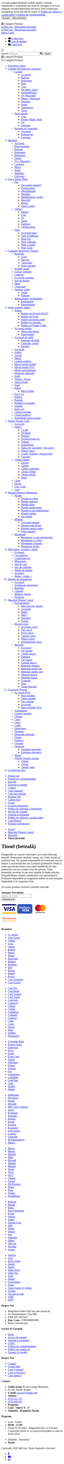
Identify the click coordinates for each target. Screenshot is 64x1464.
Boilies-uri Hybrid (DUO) (34, 313)
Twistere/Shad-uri (30, 438)
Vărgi (24, 110)
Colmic (11, 1009)
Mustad (12, 1166)
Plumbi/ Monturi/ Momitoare (23, 492)
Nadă (17, 376)
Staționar (25, 224)
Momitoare (20, 534)
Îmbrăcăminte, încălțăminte (28, 298)
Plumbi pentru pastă (31, 507)
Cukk (11, 1021)
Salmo (11, 1219)
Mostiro (12, 1163)
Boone (11, 973)
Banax (11, 955)
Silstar (11, 1240)
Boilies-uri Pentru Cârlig (33, 325)
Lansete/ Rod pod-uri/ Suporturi (24, 68)
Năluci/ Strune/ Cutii (18, 421)
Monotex (25, 194)
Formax (12, 1068)
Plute (17, 230)
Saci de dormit (21, 280)
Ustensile (26, 680)
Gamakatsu (14, 1074)
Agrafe (24, 764)
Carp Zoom (14, 997)
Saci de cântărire (23, 567)
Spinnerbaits (27, 444)
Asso (10, 943)
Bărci (24, 615)
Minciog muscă (29, 674)
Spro (10, 1258)
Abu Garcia (14, 937)
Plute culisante (28, 241)
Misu (10, 1157)
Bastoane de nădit (30, 340)
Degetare (19, 731)
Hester (11, 1100)
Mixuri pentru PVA (24, 367)
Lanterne (19, 274)
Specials (12, 781)
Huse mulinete (21, 146)
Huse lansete (21, 113)
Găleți (24, 292)
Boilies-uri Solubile (31, 322)
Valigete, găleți (22, 289)
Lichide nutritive (23, 361)
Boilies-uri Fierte (29, 316)
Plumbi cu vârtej (29, 498)
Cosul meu (16, 44)
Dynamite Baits (16, 1041)
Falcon (11, 1059)
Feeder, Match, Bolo (31, 119)
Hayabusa (13, 1098)
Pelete (17, 388)
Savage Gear (14, 1222)
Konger (12, 1118)
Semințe (18, 406)
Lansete (18, 71)
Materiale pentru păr (31, 668)
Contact (12, 787)
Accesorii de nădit (23, 337)
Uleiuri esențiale (22, 412)
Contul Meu (14, 1366)
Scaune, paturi (21, 268)
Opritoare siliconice (31, 752)
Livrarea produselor (18, 805)
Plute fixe (26, 238)
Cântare (18, 716)
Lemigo (12, 1133)
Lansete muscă (28, 662)
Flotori (17, 737)
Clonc (17, 722)
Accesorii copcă (29, 627)
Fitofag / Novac (22, 379)
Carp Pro (12, 988)
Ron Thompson (16, 1210)
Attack (11, 946)
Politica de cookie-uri (19, 1349)
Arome (18, 355)
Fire (16, 182)
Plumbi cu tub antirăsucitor (35, 510)
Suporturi (26, 137)
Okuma (12, 1178)
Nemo (11, 1169)
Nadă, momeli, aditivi (19, 307)
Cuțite (17, 725)
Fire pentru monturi (31, 185)
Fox (10, 1071)
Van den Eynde (16, 1294)
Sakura (11, 1216)
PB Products (14, 1184)
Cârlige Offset (28, 471)
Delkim (12, 1032)
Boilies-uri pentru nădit (33, 319)
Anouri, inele (28, 767)
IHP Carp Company (18, 1106)
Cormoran (13, 1012)
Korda (11, 1121)
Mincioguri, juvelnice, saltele (23, 549)
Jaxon (11, 1109)
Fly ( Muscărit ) (22, 161)
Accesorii (26, 74)
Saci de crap (20, 564)
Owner (11, 1181)
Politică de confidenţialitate (22, 778)
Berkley (12, 961)
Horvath (12, 1103)
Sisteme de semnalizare (20, 579)
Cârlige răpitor (21, 459)
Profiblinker (14, 1196)
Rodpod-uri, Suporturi (25, 128)
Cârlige (18, 209)
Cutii (17, 489)
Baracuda (13, 958)
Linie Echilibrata (29, 235)
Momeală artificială (24, 373)
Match (17, 167)
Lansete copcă (28, 635)
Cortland (12, 1015)
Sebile (11, 1228)
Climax (11, 1006)
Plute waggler (28, 244)
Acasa (11, 802)
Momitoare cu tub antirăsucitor (37, 537)
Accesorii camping (24, 277)
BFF (10, 967)
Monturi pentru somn (32, 528)
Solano (11, 1249)
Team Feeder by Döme (20, 1288)
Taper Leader (28, 206)
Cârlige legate (28, 227)
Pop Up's (19, 394)
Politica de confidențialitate (22, 1346)
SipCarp (12, 1243)
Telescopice (27, 107)
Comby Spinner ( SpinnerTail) (36, 453)
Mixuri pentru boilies (25, 364)
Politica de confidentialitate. (32, 14)
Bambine (19, 588)
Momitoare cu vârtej (31, 540)
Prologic (12, 1201)
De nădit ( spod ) (29, 89)
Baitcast (25, 77)
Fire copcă (26, 630)
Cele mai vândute (17, 793)
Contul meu (17, 38)
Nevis (11, 1172)
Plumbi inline (28, 504)
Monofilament (28, 191)
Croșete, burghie (23, 713)
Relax (11, 1207)
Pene (23, 683)
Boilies (18, 310)
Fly (22, 122)
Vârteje (25, 761)
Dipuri (17, 358)
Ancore (25, 462)
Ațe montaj (26, 650)
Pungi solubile (28, 698)
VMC (11, 1297)
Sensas (11, 1231)
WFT (10, 1299)
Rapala (11, 1204)
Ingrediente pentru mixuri (27, 418)
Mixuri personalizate (25, 370)
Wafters (18, 397)
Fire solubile (27, 701)
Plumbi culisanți (29, 501)
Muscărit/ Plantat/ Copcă (20, 600)
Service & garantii (17, 1337)
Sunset (11, 1279)
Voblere (25, 441)
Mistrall (12, 1154)
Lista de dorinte (19, 41)
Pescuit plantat (21, 603)
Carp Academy (15, 979)
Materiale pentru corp (32, 671)
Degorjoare (20, 728)
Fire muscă (26, 659)
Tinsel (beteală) (29, 686)
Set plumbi (26, 516)
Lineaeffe (13, 1136)
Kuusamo (13, 1127)
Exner (11, 1053)
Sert (10, 1234)
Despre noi (13, 775)
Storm (11, 1267)
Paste (17, 385)
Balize (24, 612)
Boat (23, 83)
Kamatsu (12, 1115)
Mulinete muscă (29, 677)
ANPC (11, 1343)
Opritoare (19, 746)
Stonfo (11, 1264)
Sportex (12, 1255)
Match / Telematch (30, 98)
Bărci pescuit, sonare (32, 606)
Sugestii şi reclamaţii (18, 814)
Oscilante (26, 433)
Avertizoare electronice (26, 585)
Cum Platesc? (15, 820)
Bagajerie (19, 253)
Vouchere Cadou (16, 65)
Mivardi (12, 1160)
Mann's (11, 1142)
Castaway (13, 1003)
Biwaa (11, 970)
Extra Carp (13, 1056)
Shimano (12, 1237)
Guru (10, 1083)
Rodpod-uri (27, 134)
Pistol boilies (27, 334)
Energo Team (15, 1044)
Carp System (14, 994)
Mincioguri (20, 561)
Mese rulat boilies (30, 331)
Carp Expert (14, 982)
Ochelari (18, 743)
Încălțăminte (27, 301)
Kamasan (13, 1112)
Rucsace (25, 259)
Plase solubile (28, 695)
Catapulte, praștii (29, 343)
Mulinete (12, 140)
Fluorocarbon (28, 188)
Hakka (11, 1089)
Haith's (11, 1086)
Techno (12, 1291)
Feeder (17, 158)
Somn (24, 104)
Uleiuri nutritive (22, 415)
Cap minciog (21, 555)
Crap (23, 86)
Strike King (14, 1270)
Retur (11, 1334)
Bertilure (12, 964)
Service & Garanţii (17, 811)
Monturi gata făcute (31, 525)
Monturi (18, 519)
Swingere (19, 597)
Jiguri (24, 477)
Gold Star (13, 1080)
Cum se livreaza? (17, 1372)
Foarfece (18, 740)
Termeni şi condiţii (17, 784)
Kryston (12, 1124)
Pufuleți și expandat (24, 403)
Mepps (11, 1151)
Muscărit (25, 200)
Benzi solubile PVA (31, 707)
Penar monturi (28, 265)
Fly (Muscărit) (28, 95)
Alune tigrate (21, 382)
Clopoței (18, 591)
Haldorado (13, 1095)
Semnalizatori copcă (31, 641)
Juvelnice (19, 573)
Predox (11, 1193)
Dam (10, 1030)
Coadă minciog (22, 558)
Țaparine (25, 456)
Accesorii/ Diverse (17, 689)
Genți (24, 256)
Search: (5, 53)
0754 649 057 (15, 1401)
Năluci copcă (28, 450)
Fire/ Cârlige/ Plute (17, 179)
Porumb (18, 400)
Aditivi (18, 352)
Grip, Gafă (20, 486)
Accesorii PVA (22, 692)
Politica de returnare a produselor (25, 808)
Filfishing (13, 1062)
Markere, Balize (22, 594)
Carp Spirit (13, 991)
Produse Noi (14, 796)
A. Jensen (13, 934)
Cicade (24, 430)
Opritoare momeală (31, 749)
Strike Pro (13, 1273)
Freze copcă (27, 633)
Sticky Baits (14, 1261)
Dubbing (25, 656)
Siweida (12, 1246)
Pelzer (11, 1187)
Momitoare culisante (31, 543)
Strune (24, 203)
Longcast (19, 164)
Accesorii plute (29, 233)
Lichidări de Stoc (17, 770)
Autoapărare (20, 710)
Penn (10, 1190)
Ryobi (11, 1213)
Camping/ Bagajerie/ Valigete (23, 250)
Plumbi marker (28, 513)
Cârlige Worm (28, 474)
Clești (17, 719)
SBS (10, 1225)
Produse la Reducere (18, 823)
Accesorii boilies (23, 328)
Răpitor (25, 212)
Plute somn (26, 247)
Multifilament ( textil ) (32, 197)
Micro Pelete (27, 391)
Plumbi (18, 495)
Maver (11, 1148)
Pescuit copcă (21, 624)
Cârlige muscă (28, 653)
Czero (11, 1024)
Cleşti (17, 480)
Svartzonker (14, 1282)
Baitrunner (19, 152)
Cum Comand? (16, 1369)
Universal (19, 176)
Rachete (25, 346)
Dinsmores (13, 1035)
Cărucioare (26, 262)
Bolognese (26, 80)
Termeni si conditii (17, 1352)
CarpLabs (13, 1000)
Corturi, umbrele (23, 271)
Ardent (11, 940)
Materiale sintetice (30, 665)
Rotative (25, 435)
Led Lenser (14, 1130)
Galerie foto (14, 799)
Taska (11, 1285)
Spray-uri (19, 409)
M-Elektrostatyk (16, 1139)
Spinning (25, 101)
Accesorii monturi (30, 522)
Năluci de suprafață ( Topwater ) (37, 447)
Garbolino (13, 1077)
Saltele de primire (23, 570)
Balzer (11, 952)
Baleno (11, 949)
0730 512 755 (15, 1398)
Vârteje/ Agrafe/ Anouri (26, 758)
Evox (10, 1050)
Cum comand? (15, 790)
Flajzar (11, 1065)
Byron (11, 976)
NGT (10, 1175)
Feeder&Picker (29, 92)
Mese (17, 283)
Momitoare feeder (30, 546)
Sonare (24, 621)
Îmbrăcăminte (28, 304)
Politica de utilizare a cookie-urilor (25, 817)
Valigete (25, 295)
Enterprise (13, 1047)
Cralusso (12, 1018)
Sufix (10, 1276)
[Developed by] (53, 1444)
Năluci (17, 427)
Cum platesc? (15, 1375)
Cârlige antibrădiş (30, 468)
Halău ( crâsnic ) (23, 576)
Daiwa (11, 1027)
